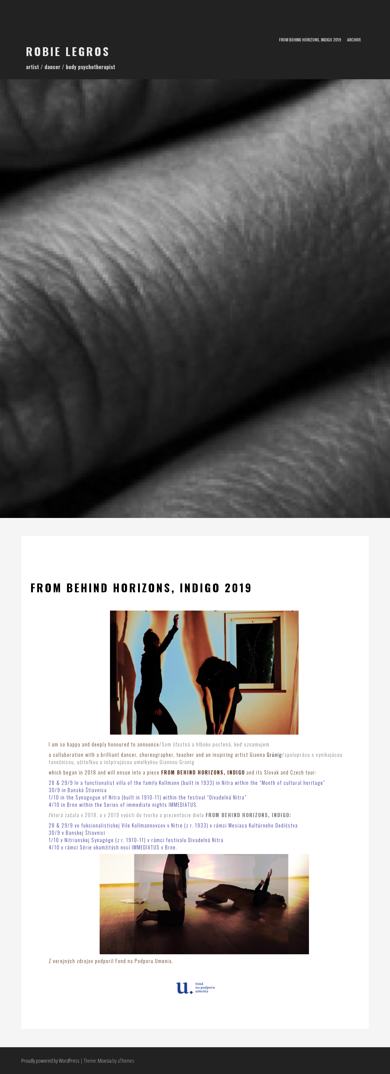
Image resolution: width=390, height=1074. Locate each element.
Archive (354, 39)
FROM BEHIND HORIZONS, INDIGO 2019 (310, 39)
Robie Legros (68, 51)
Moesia (105, 1060)
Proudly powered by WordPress (50, 1060)
